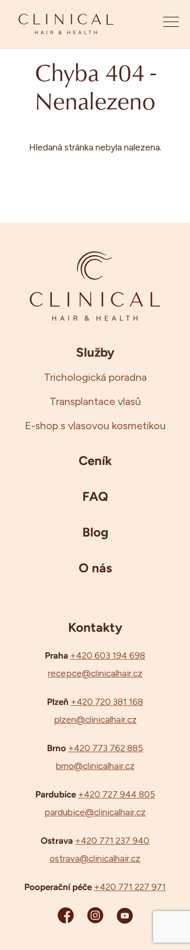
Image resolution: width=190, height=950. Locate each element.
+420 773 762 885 (105, 748)
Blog (95, 531)
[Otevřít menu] (171, 24)
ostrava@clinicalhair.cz (95, 858)
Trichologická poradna (95, 377)
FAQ (95, 496)
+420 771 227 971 (130, 887)
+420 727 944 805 (116, 794)
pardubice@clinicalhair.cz (95, 812)
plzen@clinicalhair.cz (95, 719)
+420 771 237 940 (112, 840)
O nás (95, 567)
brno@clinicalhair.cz (95, 766)
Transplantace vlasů (95, 401)
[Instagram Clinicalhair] (95, 915)
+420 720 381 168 (107, 701)
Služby (95, 352)
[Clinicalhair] (66, 24)
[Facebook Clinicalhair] (66, 915)
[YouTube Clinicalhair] (125, 915)
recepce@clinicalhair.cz (95, 673)
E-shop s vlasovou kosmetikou (95, 425)
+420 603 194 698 (107, 655)
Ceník (95, 460)
